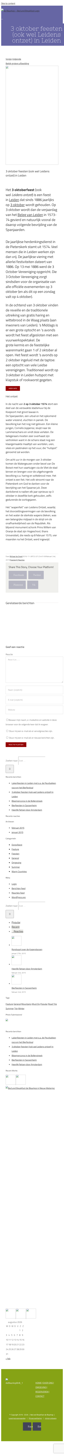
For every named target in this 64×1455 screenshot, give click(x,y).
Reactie (9, 654)
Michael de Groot (16, 556)
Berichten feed (18, 888)
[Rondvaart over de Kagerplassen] (16, 945)
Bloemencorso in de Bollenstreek (27, 801)
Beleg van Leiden (30, 214)
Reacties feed (18, 893)
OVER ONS (48, 1382)
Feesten (13, 560)
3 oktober (17, 204)
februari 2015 (18, 828)
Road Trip (52, 1004)
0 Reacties (21, 560)
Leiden (14, 199)
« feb (8, 1358)
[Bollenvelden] (21, 1317)
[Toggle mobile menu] (2, 18)
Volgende (16, 59)
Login (14, 884)
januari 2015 (17, 832)
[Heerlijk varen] (11, 1083)
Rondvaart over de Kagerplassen (27, 949)
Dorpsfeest (17, 844)
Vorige (9, 59)
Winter (21, 1008)
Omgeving (16, 862)
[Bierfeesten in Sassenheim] (16, 983)
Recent (15, 927)
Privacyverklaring (35, 1418)
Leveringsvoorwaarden (17, 1418)
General (15, 858)
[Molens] (11, 1317)
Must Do (36, 1004)
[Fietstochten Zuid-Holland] (31, 1317)
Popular (16, 922)
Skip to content (8, 3)
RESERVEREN (41, 1391)
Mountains (26, 1004)
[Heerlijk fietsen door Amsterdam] (16, 964)
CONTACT (39, 1396)
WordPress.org (19, 897)
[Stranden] (21, 1083)
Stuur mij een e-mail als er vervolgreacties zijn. (31, 731)
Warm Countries (19, 871)
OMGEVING (40, 1387)
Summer (16, 867)
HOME (38, 1382)
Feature (15, 849)
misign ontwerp (50, 1418)
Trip (16, 1008)
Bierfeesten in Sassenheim (24, 805)
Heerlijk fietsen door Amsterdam (27, 810)
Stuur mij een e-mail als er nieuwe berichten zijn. (31, 737)
